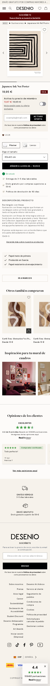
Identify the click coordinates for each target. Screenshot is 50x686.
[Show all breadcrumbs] (5, 23)
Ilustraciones (18, 23)
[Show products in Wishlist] (40, 8)
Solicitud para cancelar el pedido (35, 620)
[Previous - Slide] (3, 53)
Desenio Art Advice (35, 584)
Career (20, 599)
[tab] (8, 81)
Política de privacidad (32, 125)
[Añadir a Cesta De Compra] (28, 330)
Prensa (20, 589)
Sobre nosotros (16, 584)
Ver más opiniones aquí (25, 470)
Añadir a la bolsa (25, 166)
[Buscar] (10, 8)
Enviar (25, 566)
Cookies (30, 610)
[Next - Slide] (46, 53)
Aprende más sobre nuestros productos (25, 242)
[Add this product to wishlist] (44, 29)
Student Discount (15, 616)
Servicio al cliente (35, 589)
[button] (35, 673)
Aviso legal (18, 594)
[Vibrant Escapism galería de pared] (19, 378)
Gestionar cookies (35, 626)
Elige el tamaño (9, 152)
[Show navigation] (4, 8)
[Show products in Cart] (46, 8)
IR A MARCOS (25, 278)
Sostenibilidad (16, 603)
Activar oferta (38, 117)
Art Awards (18, 629)
